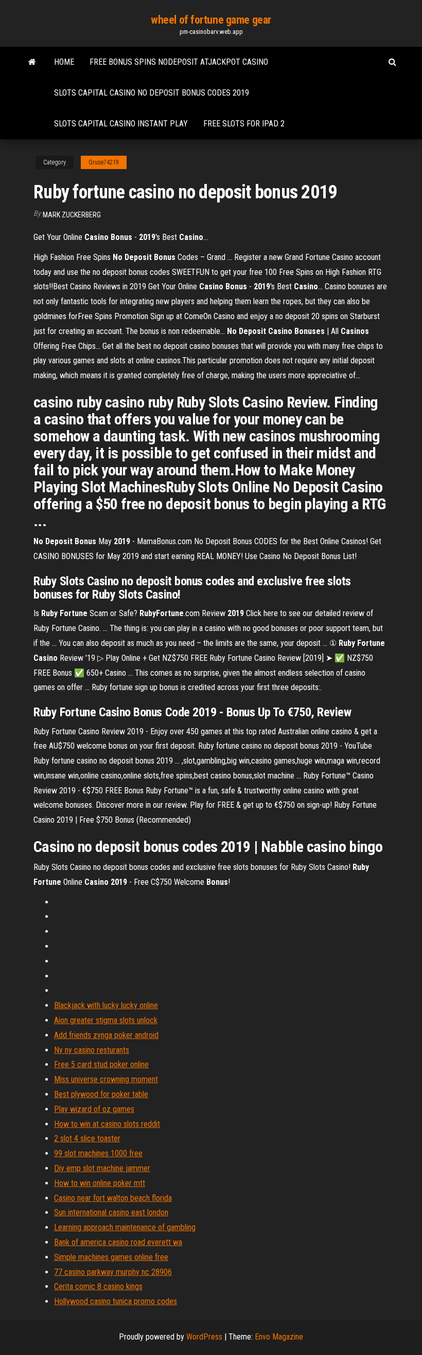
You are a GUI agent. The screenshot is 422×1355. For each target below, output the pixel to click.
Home (64, 62)
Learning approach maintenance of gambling (125, 1227)
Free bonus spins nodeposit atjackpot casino (179, 62)
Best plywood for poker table (101, 1094)
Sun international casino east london (111, 1212)
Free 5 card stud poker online (101, 1064)
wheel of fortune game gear (211, 19)
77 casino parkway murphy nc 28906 (113, 1272)
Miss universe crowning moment (106, 1079)
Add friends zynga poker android (106, 1035)
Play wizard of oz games (94, 1109)
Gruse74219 (104, 162)
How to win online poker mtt (99, 1183)
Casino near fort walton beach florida (113, 1198)
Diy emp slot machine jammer (102, 1168)
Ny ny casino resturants (91, 1050)
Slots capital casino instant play (121, 123)
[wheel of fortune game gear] (32, 62)
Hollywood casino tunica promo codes (115, 1301)
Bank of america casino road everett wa (118, 1242)
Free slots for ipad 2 (244, 123)
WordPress (204, 1337)
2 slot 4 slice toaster (87, 1138)
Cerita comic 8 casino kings (98, 1286)
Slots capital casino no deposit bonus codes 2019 (151, 93)
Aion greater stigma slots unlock (105, 1020)
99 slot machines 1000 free (98, 1153)
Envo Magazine (279, 1337)
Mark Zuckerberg (72, 215)
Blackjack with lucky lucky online (106, 1005)
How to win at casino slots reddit (107, 1124)
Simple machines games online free (111, 1257)
